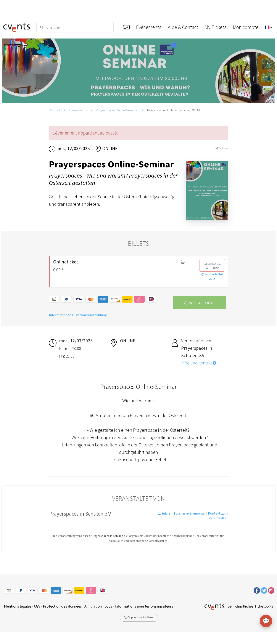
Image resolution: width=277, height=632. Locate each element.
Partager (223, 148)
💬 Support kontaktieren (139, 617)
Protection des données (62, 606)
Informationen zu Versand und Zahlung (78, 315)
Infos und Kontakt (197, 363)
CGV (37, 606)
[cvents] (17, 27)
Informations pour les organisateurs (144, 606)
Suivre (165, 513)
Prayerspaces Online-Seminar (117, 110)
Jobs (108, 606)
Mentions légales (17, 606)
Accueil (55, 110)
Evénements (78, 110)
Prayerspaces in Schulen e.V (80, 513)
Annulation (93, 606)
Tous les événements (189, 513)
